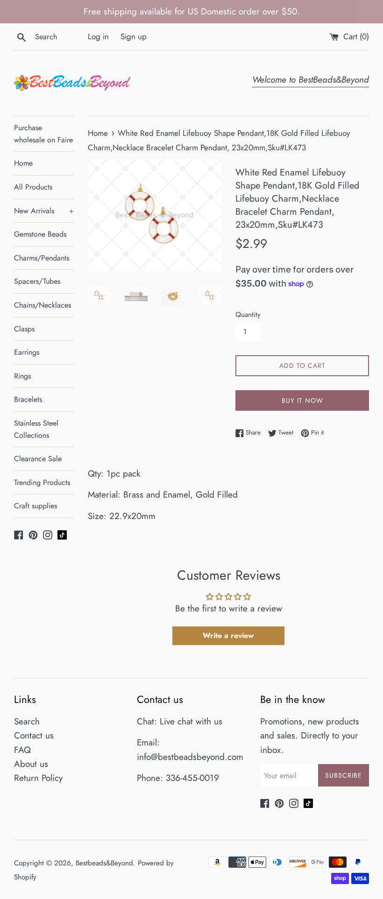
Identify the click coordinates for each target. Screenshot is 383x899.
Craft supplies (35, 505)
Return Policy (38, 778)
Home (23, 163)
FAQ (22, 750)
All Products (33, 187)
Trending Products (42, 482)
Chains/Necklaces (42, 305)
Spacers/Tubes (37, 281)
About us (31, 764)
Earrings (26, 352)
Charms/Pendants (41, 258)
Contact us (34, 735)
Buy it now (302, 400)
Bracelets (28, 399)
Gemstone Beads (40, 234)
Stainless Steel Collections (36, 429)
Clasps (24, 328)
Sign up (134, 36)
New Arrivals (44, 210)
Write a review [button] (228, 635)
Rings (22, 376)
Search (27, 721)
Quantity (248, 314)
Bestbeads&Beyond (104, 863)
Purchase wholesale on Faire (43, 133)
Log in (98, 36)
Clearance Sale (38, 458)
